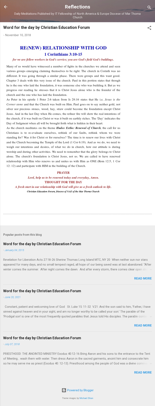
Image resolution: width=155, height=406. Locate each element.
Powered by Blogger (80, 390)
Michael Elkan (86, 398)
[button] (149, 28)
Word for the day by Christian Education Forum (42, 244)
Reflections (77, 7)
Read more (143, 278)
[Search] (149, 8)
